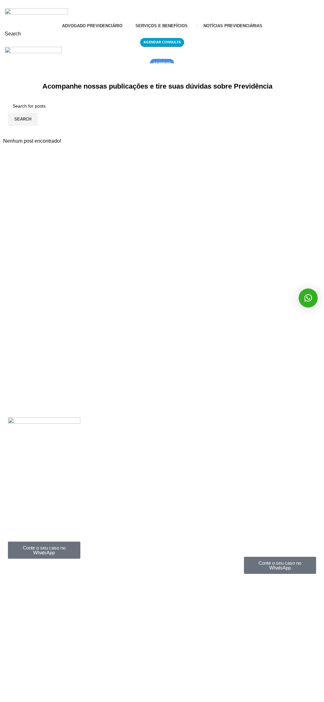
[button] (308, 298)
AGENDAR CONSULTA (162, 42)
